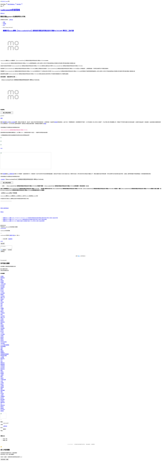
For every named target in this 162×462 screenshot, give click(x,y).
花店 (2, 361)
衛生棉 (2, 397)
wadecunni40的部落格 (10, 10)
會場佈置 (3, 365)
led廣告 (2, 382)
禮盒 (45, 123)
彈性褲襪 (3, 390)
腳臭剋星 (12, 173)
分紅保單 (3, 343)
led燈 (2, 381)
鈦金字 (2, 384)
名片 (4, 25)
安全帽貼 (3, 287)
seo (1, 403)
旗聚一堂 (3, 297)
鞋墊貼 (2, 294)
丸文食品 (13, 122)
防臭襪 (2, 282)
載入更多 (2, 243)
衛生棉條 (3, 399)
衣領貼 (2, 276)
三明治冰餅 (3, 283)
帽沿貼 (2, 320)
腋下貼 (2, 290)
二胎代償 (3, 179)
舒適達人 (3, 401)
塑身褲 (2, 408)
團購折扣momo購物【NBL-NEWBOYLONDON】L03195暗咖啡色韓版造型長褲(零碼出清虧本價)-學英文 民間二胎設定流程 (30, 217)
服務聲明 (93, 444)
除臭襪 (4, 173)
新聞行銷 (3, 405)
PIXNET (71, 444)
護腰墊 (2, 351)
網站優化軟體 (4, 355)
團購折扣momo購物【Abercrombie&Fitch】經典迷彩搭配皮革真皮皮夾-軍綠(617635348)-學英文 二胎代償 (38, 30)
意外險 (2, 340)
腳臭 (2, 279)
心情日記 (11, 19)
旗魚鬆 (55, 122)
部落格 (4, 23)
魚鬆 (2, 118)
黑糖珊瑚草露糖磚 (5, 354)
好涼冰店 (3, 285)
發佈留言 (2, 251)
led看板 (2, 385)
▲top (2, 241)
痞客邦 (10, 235)
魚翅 (2, 314)
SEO (1, 359)
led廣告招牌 (3, 379)
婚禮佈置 (3, 364)
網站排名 (3, 358)
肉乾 (2, 305)
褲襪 (2, 388)
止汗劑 (2, 291)
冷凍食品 (3, 312)
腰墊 (2, 349)
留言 (14, 235)
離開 (7, 459)
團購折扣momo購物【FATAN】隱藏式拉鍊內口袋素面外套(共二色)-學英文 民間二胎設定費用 (23, 221)
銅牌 (2, 376)
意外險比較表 (4, 341)
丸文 (8, 122)
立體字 (2, 375)
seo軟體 (2, 357)
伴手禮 (2, 302)
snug (1, 148)
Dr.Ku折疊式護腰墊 (5, 344)
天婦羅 (2, 308)
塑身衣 (2, 406)
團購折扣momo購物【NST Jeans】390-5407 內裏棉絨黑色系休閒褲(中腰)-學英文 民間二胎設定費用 (25, 219)
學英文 (2, 212)
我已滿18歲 (3, 459)
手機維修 (3, 396)
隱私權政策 (88, 444)
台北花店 (3, 367)
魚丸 (2, 306)
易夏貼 (2, 288)
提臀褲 (2, 410)
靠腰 (2, 348)
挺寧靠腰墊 (3, 346)
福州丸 (2, 311)
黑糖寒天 (3, 352)
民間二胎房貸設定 (5, 208)
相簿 (4, 22)
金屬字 (2, 378)
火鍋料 (2, 309)
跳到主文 (3, 13)
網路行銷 (3, 402)
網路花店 (3, 362)
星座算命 (10, 238)
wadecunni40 (3, 228)
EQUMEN (3, 409)
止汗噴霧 (3, 293)
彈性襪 (2, 387)
